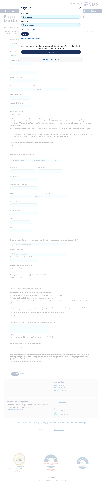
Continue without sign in (51, 59)
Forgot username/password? (31, 39)
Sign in (25, 34)
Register (51, 52)
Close (80, 8)
